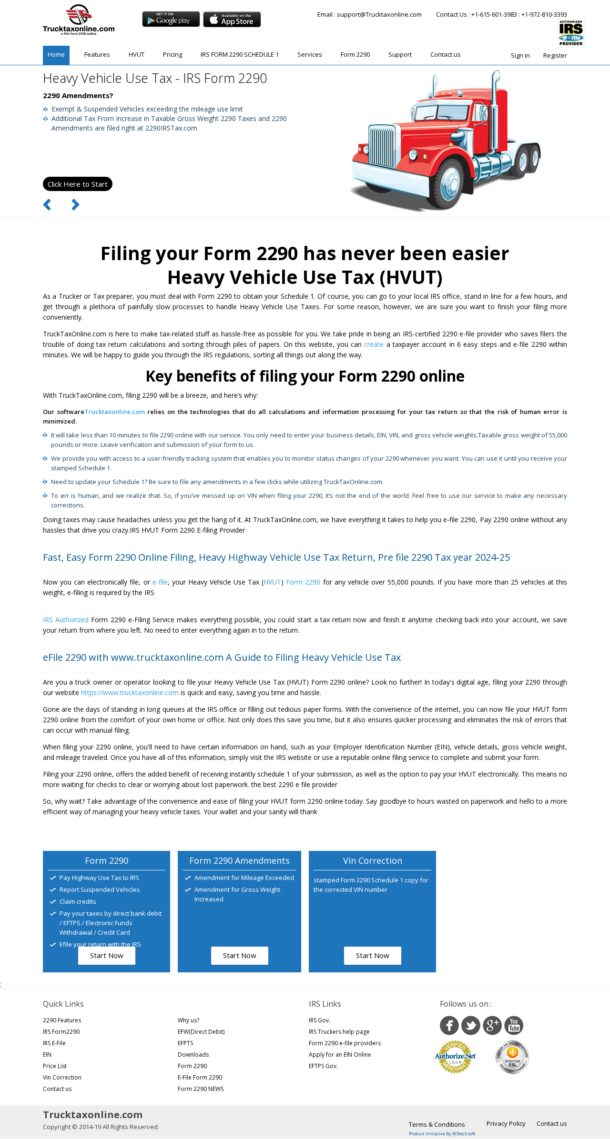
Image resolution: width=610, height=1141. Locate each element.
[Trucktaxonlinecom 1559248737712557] (449, 1025)
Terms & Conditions (437, 1124)
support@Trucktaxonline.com (379, 14)
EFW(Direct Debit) (201, 1032)
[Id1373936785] (232, 19)
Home (56, 54)
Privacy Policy (506, 1123)
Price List (55, 1066)
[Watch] (513, 1025)
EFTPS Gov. (323, 1066)
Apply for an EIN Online (340, 1054)
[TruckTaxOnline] (78, 19)
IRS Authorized (66, 619)
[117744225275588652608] (492, 1025)
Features (97, 54)
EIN (47, 1054)
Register (555, 55)
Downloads (193, 1054)
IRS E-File (54, 1043)
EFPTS (185, 1043)
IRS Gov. (319, 1020)
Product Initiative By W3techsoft (442, 1134)
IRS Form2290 (61, 1032)
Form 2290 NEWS (201, 1089)
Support (400, 54)
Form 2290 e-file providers (345, 1043)
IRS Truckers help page (339, 1032)
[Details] (171, 19)
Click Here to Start (78, 184)
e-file (160, 581)
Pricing (172, 54)
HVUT (136, 54)
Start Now (106, 955)
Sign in (520, 55)
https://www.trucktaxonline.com (130, 692)
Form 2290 (355, 54)
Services (309, 54)
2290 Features (62, 1020)
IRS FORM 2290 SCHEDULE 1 (240, 54)
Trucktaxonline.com (114, 411)
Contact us (445, 54)
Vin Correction (62, 1077)
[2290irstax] (470, 1025)
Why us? (188, 1020)
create (374, 344)
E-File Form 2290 (200, 1077)
